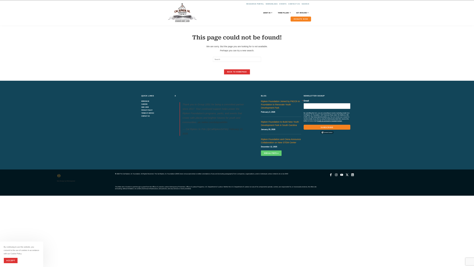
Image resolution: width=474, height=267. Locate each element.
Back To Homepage (237, 72)
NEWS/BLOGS (272, 4)
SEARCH (305, 4)
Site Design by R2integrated (66, 181)
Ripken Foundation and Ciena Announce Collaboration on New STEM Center (281, 141)
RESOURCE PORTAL (255, 4)
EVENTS (282, 4)
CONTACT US (294, 4)
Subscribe (327, 127)
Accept (10, 260)
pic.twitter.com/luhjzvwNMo (212, 122)
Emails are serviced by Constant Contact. (329, 121)
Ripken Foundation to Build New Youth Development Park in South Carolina (280, 123)
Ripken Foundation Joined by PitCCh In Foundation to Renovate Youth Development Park (280, 104)
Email (306, 101)
